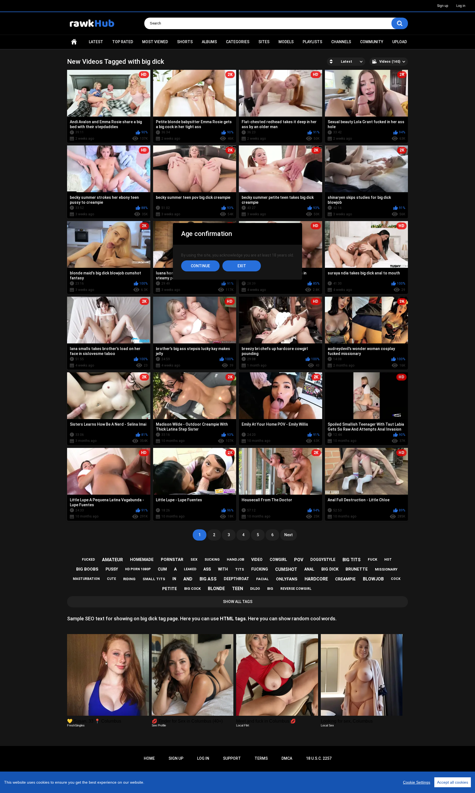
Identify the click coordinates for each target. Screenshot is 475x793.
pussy (112, 569)
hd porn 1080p (138, 569)
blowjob (373, 579)
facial (262, 579)
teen (237, 588)
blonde (216, 588)
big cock (192, 589)
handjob (235, 559)
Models (286, 42)
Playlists (312, 42)
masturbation (86, 579)
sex (193, 559)
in (174, 579)
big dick (329, 569)
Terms (261, 758)
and (187, 579)
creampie (345, 579)
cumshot (286, 569)
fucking (259, 569)
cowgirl (278, 559)
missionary (386, 569)
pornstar (172, 559)
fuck (372, 559)
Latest (96, 42)
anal (309, 569)
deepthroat (236, 579)
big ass (208, 579)
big (270, 589)
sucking (212, 559)
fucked (88, 559)
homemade (142, 559)
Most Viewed (155, 42)
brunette (357, 569)
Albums (209, 42)
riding (129, 579)
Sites (263, 42)
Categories (237, 42)
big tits (352, 559)
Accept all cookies (452, 782)
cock (396, 579)
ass (207, 569)
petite (169, 588)
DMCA (286, 758)
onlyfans (286, 579)
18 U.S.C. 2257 (319, 758)
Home (74, 42)
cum (162, 569)
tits (239, 569)
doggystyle (322, 559)
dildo (255, 589)
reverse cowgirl (295, 589)
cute (111, 579)
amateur (112, 559)
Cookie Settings (416, 782)
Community (371, 42)
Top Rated (122, 42)
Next (288, 535)
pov (298, 559)
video (257, 559)
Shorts (185, 42)
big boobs (87, 569)
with (223, 569)
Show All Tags (237, 601)
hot (388, 559)
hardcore (316, 579)
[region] (237, 782)
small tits (154, 579)
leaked (190, 569)
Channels (341, 42)
